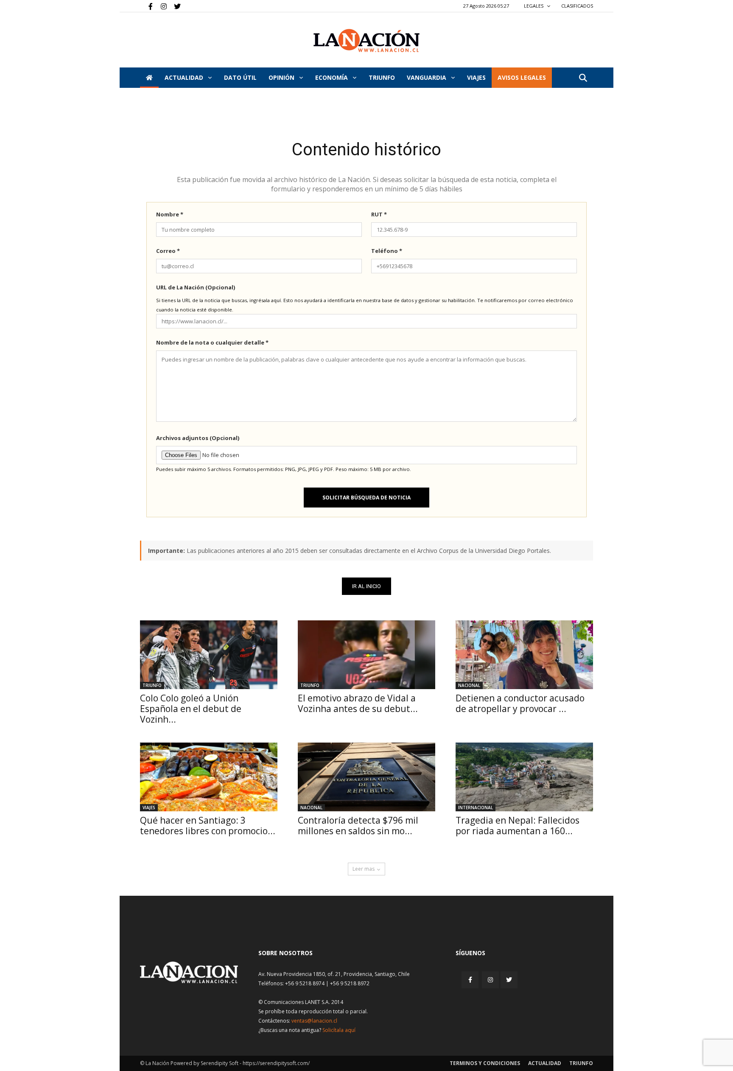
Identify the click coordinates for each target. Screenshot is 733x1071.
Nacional (469, 685)
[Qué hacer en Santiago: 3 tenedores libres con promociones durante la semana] (208, 777)
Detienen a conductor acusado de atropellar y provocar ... (520, 703)
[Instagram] (160, 6)
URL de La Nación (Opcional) (195, 287)
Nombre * (169, 214)
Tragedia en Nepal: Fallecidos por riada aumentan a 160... (517, 825)
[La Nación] (366, 40)
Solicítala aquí (338, 1030)
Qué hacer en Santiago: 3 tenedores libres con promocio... (207, 825)
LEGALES (534, 6)
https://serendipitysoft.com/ (276, 1063)
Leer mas (364, 868)
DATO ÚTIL (240, 77)
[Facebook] (146, 6)
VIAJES (476, 77)
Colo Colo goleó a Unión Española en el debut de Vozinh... (190, 708)
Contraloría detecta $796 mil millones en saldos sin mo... (358, 825)
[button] (583, 78)
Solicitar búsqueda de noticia (366, 497)
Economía (332, 77)
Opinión (282, 77)
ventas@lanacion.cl (314, 1020)
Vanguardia (427, 77)
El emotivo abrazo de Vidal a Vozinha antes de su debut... (358, 703)
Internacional (475, 807)
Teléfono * (386, 251)
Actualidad (185, 77)
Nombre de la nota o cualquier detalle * (212, 342)
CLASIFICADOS (577, 6)
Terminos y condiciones (485, 1063)
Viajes (149, 807)
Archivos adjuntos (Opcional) (197, 438)
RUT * (379, 214)
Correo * (168, 251)
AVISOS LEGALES (522, 77)
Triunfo (382, 77)
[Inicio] (149, 77)
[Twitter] (174, 6)
